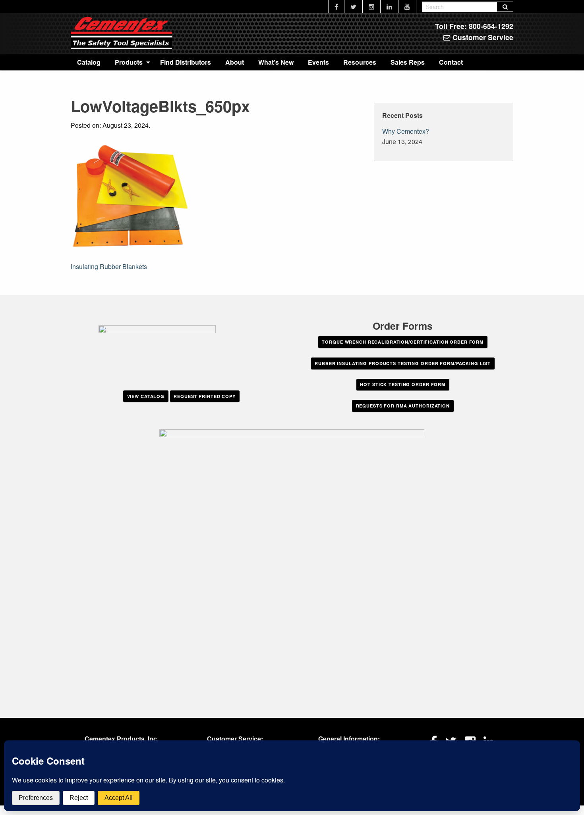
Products (129, 62)
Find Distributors (185, 62)
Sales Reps (408, 62)
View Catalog (146, 396)
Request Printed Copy (205, 396)
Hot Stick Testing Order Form (402, 384)
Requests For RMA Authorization (403, 406)
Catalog (89, 62)
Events (318, 62)
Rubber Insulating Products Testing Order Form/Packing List (403, 363)
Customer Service (482, 37)
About (234, 62)
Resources (359, 62)
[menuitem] (89, 61)
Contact (451, 62)
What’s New (276, 62)
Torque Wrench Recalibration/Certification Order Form (402, 342)
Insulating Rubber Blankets (109, 266)
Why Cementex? (405, 131)
